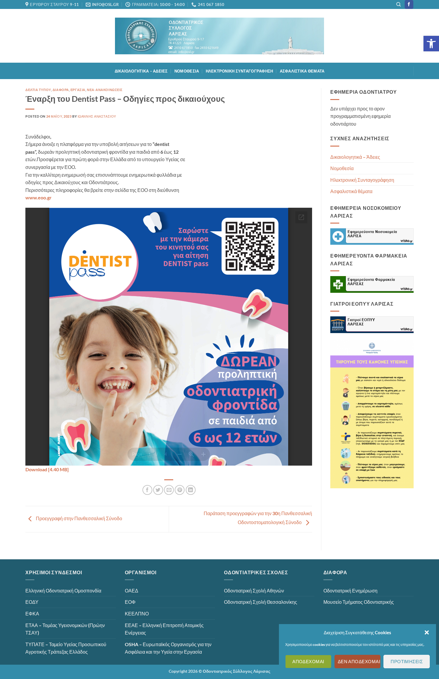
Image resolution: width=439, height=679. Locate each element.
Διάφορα (61, 90)
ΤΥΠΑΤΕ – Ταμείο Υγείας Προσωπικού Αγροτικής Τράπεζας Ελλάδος (65, 648)
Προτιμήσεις (407, 661)
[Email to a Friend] (169, 490)
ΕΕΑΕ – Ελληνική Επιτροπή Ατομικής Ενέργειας (164, 629)
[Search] (398, 4)
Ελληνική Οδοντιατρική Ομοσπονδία (63, 590)
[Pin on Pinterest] (180, 490)
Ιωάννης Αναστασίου (97, 116)
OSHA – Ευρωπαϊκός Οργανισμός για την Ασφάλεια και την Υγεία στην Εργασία (168, 648)
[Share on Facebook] (147, 490)
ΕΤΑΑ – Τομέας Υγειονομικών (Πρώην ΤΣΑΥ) (65, 629)
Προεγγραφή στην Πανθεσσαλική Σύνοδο (78, 518)
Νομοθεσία (186, 71)
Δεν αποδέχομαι (359, 661)
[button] (431, 43)
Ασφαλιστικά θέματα (302, 71)
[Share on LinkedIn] (191, 490)
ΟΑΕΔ (131, 590)
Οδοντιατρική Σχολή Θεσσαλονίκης (260, 602)
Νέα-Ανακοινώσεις (105, 90)
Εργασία (77, 90)
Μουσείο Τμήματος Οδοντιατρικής (358, 602)
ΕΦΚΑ (32, 613)
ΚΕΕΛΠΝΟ (137, 613)
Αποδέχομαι (308, 661)
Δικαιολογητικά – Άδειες (141, 71)
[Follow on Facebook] (409, 4)
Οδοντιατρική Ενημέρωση (350, 590)
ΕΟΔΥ (32, 602)
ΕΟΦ (130, 602)
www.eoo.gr (38, 197)
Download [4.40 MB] (47, 469)
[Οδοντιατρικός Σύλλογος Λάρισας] (219, 36)
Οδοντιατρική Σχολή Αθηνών (254, 590)
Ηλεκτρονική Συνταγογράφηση (239, 71)
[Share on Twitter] (158, 490)
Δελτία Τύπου (38, 90)
